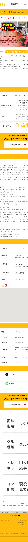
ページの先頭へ (13, 515)
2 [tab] (20, 48)
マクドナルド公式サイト (5, 533)
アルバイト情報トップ (4, 520)
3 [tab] (22, 48)
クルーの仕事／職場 (22, 522)
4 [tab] (24, 48)
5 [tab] (26, 48)
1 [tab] (18, 48)
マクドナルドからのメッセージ (13, 4)
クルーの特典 (21, 524)
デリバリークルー (7, 18)
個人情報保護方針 (15, 533)
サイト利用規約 (23, 533)
